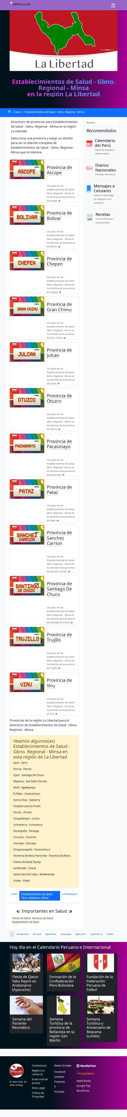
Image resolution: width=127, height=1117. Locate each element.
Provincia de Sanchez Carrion (59, 537)
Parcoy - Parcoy (22, 769)
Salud (17, 112)
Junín (15, 894)
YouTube (59, 1091)
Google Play (83, 1085)
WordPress (83, 1090)
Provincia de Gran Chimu (59, 306)
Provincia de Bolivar (59, 215)
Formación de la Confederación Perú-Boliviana (62, 981)
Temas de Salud (21, 918)
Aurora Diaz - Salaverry (26, 800)
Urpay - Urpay (21, 880)
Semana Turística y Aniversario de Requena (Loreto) (99, 1028)
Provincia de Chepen (59, 261)
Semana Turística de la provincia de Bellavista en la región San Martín (61, 1030)
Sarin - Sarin (20, 762)
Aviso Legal (38, 1088)
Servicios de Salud (42, 918)
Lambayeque (69, 894)
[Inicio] (9, 111)
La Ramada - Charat (24, 868)
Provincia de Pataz (59, 489)
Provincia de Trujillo (59, 637)
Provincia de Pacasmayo (59, 443)
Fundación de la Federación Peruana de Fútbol (100, 983)
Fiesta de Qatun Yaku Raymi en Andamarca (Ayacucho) (25, 983)
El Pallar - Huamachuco (26, 793)
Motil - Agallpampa (24, 787)
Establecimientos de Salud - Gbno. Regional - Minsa (54, 112)
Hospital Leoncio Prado (27, 806)
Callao (110, 934)
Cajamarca (96, 934)
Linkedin (59, 1076)
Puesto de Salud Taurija (27, 862)
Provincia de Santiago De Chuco (59, 588)
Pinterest (59, 1081)
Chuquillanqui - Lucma (26, 818)
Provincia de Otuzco (59, 398)
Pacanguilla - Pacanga (26, 831)
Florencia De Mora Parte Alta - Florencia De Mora (41, 855)
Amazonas (23, 934)
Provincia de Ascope (59, 169)
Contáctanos (39, 1065)
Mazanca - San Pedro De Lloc (30, 781)
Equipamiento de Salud (25, 922)
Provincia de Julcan (59, 352)
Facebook (60, 1071)
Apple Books (84, 1080)
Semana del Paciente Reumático (22, 1023)
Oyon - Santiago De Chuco (28, 775)
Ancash (37, 934)
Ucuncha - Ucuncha (24, 837)
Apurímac (51, 934)
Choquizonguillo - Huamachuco (31, 849)
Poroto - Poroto (22, 812)
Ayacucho (80, 934)
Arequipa (65, 934)
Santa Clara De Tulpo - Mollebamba (33, 874)
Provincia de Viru (59, 682)
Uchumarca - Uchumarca (28, 824)
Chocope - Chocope (24, 843)
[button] (113, 5)
